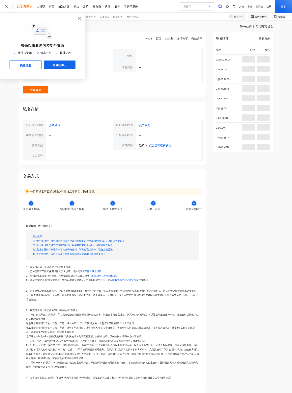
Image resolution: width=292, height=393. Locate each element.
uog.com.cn (223, 59)
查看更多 (264, 38)
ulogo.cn (221, 69)
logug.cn (221, 108)
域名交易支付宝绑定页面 (125, 280)
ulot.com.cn (223, 88)
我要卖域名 (265, 26)
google (169, 38)
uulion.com (223, 147)
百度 (158, 38)
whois (149, 38)
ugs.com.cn (223, 98)
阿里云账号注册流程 (91, 271)
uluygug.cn (223, 137)
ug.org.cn (222, 118)
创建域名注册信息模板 (104, 275)
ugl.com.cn (223, 79)
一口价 (247, 26)
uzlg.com (221, 127)
